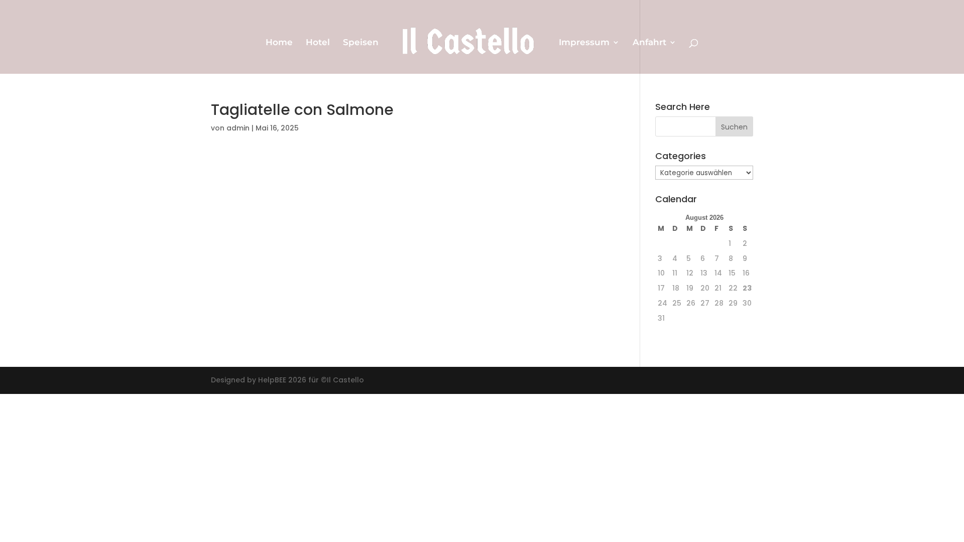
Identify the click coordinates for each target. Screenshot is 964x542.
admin (238, 128)
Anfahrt (649, 43)
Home (279, 43)
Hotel (318, 43)
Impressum (584, 43)
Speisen (361, 43)
